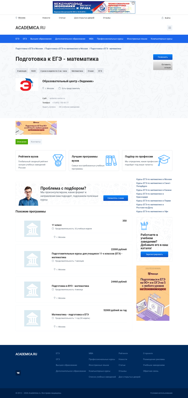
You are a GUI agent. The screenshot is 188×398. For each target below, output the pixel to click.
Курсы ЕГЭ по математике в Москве (154, 179)
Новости (46, 18)
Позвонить (163, 57)
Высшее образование (41, 39)
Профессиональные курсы (110, 39)
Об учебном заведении (69, 107)
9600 (33, 71)
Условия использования (161, 393)
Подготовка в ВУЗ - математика (70, 285)
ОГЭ (25, 39)
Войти (167, 18)
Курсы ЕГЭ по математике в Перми (153, 200)
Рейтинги (123, 353)
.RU (30, 27)
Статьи (62, 18)
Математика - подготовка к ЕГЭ (70, 314)
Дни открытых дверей (84, 18)
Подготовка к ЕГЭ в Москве (29, 48)
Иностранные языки (137, 39)
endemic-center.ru (57, 98)
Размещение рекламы (154, 359)
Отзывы (107, 18)
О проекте (148, 353)
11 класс (57, 225)
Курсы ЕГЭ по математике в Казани (153, 190)
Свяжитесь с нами (115, 198)
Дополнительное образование (70, 39)
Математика (77, 71)
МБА (91, 39)
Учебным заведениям (154, 365)
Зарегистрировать (154, 254)
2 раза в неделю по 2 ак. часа (53, 71)
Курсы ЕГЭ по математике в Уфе (152, 211)
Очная (91, 71)
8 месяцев (21, 71)
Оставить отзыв (166, 66)
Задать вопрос (49, 107)
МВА (91, 353)
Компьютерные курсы (161, 39)
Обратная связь (150, 371)
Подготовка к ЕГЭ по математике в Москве (66, 48)
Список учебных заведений (102, 377)
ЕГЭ (17, 39)
